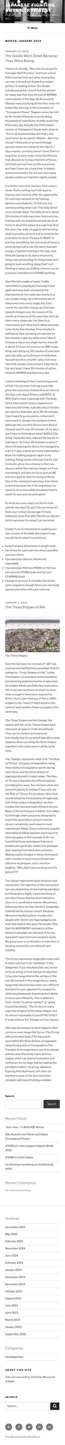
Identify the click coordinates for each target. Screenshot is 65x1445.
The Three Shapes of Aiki (25, 607)
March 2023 (12, 1319)
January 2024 (13, 1270)
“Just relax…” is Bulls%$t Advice (24, 1127)
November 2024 (15, 1248)
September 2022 (15, 1334)
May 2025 (11, 1234)
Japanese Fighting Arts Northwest (30, 8)
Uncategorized (14, 1356)
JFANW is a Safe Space (19, 1157)
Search (9, 1096)
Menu (34, 27)
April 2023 (11, 1312)
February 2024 (14, 1262)
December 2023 (15, 1277)
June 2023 (11, 1305)
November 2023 (15, 1284)
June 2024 (11, 1255)
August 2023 (13, 1298)
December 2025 (15, 1227)
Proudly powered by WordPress (22, 1436)
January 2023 (13, 1327)
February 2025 (14, 1241)
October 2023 (13, 1291)
